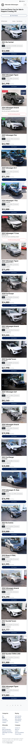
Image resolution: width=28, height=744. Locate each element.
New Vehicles (18, 717)
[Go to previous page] (7, 705)
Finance (16, 722)
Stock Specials (18, 716)
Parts (3, 734)
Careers (16, 731)
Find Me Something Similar (14, 114)
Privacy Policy (18, 734)
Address (23, 1)
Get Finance (14, 53)
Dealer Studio (9, 742)
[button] (25, 4)
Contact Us (17, 727)
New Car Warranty (6, 729)
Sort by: (14, 21)
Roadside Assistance (6, 731)
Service (3, 727)
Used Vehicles (18, 720)
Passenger (4, 719)
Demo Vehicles (18, 719)
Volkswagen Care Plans (7, 732)
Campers (4, 722)
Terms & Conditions (19, 732)
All (2, 716)
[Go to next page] (20, 705)
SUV (3, 717)
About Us (17, 729)
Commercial (5, 720)
